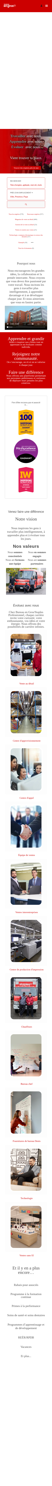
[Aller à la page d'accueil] (10, 6)
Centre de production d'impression (27, 969)
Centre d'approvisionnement (27, 740)
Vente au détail (26, 683)
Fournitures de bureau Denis (27, 1141)
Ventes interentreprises (26, 912)
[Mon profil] (42, 6)
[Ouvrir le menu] (46, 5)
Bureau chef (27, 1084)
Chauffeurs (26, 1026)
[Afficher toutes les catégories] (32, 242)
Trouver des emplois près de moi (26, 168)
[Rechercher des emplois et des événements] (26, 204)
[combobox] (26, 185)
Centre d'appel (27, 798)
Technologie (27, 1198)
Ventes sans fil (26, 1255)
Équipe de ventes (26, 855)
